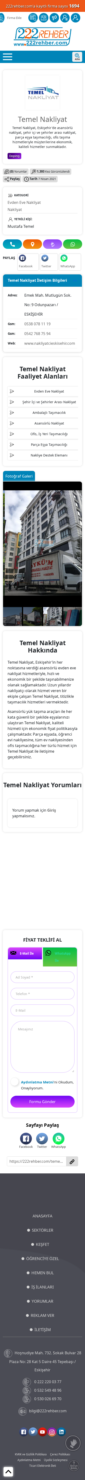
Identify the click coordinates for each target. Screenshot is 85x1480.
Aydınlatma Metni (29, 1460)
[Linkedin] (61, 1431)
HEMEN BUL (42, 1272)
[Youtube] (42, 1431)
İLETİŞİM (42, 1329)
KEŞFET (42, 1244)
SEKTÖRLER (42, 1230)
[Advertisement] (42, 881)
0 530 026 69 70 (47, 1398)
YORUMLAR (42, 1301)
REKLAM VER (42, 1315)
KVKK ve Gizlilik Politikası (31, 1454)
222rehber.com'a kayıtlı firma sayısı (42, 6)
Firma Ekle (14, 18)
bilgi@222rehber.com (48, 1410)
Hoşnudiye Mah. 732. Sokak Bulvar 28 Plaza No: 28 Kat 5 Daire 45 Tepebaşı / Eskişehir (45, 1361)
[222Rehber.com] (43, 36)
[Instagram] (52, 1431)
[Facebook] (23, 1431)
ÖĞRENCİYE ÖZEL (42, 1258)
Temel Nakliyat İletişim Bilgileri (37, 280)
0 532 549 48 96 (47, 1390)
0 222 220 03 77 (47, 1381)
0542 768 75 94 (37, 333)
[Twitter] (33, 1431)
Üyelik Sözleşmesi (56, 1460)
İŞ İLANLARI (42, 1287)
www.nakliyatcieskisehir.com (49, 343)
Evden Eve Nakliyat (24, 202)
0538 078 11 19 (37, 323)
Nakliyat (15, 209)
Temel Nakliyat (42, 119)
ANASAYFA (42, 1216)
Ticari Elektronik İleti (42, 1466)
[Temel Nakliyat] (42, 92)
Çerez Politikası (60, 1454)
